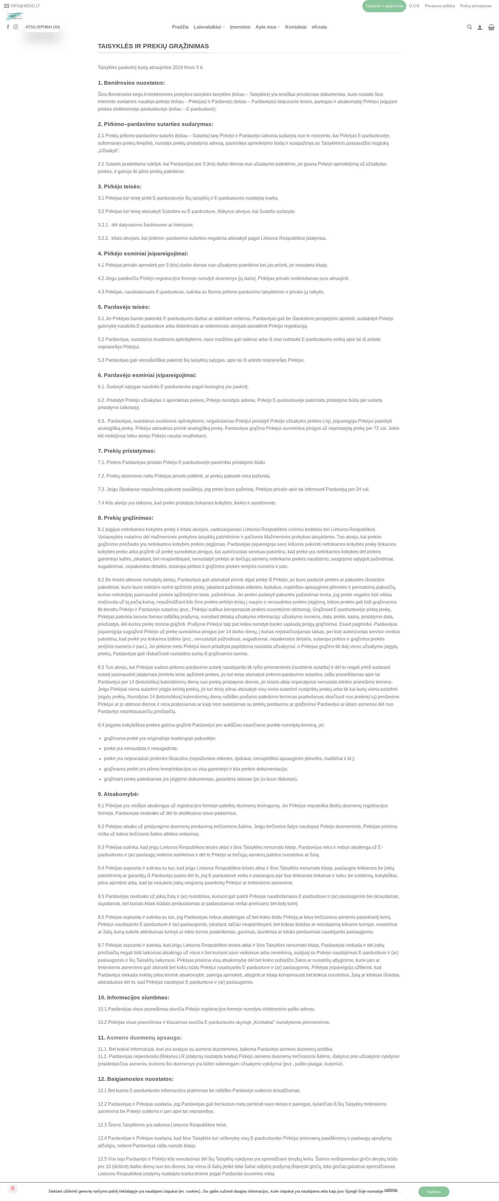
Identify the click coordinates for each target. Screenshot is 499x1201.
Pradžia (180, 27)
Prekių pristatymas (476, 6)
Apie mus (266, 27)
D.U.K (414, 6)
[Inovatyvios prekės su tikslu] (105, 16)
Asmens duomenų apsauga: (144, 1038)
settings (391, 1190)
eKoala (319, 27)
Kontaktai (295, 27)
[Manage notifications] (12, 1188)
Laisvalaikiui (207, 27)
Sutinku (434, 1191)
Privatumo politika (440, 6)
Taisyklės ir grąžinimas (384, 6)
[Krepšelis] (491, 27)
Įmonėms (240, 27)
